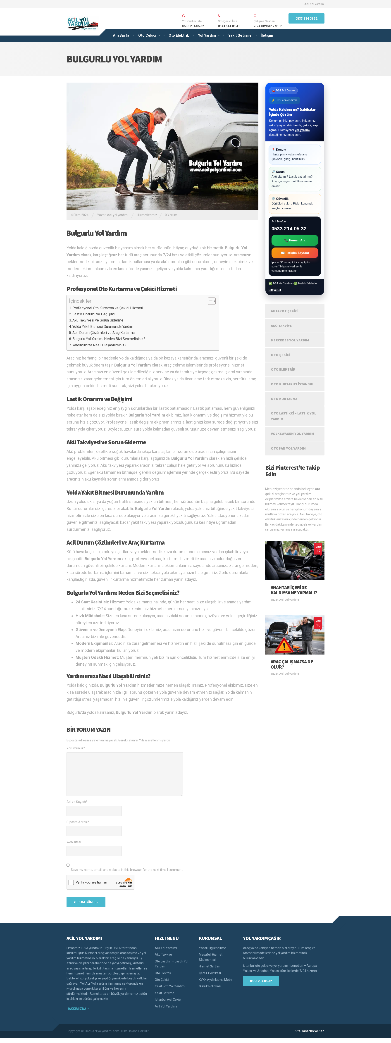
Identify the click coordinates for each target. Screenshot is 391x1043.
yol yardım (302, 130)
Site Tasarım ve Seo (309, 1031)
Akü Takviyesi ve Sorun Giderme (97, 320)
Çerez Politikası (210, 973)
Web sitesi (74, 842)
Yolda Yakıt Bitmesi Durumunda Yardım (102, 326)
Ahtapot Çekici (284, 311)
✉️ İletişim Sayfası (295, 253)
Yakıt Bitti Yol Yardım (170, 986)
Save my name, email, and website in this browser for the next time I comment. (127, 870)
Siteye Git (275, 290)
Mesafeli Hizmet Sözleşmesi (210, 957)
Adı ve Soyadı (77, 802)
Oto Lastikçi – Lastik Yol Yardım (293, 416)
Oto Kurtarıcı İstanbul (292, 384)
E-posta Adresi (78, 822)
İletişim (267, 35)
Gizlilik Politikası (210, 986)
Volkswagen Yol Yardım (292, 433)
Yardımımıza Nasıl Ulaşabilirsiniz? (99, 345)
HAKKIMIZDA (76, 1009)
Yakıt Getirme (240, 35)
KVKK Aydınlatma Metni (215, 979)
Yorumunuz (76, 748)
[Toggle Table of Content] (209, 301)
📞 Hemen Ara (294, 240)
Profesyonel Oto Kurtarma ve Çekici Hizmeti (107, 308)
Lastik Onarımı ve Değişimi (93, 314)
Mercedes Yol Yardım (290, 340)
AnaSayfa (121, 35)
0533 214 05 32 (306, 18)
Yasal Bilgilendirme (212, 948)
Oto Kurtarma (284, 398)
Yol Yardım (207, 35)
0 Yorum (171, 215)
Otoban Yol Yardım (288, 448)
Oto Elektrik (179, 35)
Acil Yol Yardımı (314, 4)
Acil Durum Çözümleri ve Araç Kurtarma (103, 333)
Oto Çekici (147, 35)
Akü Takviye (281, 325)
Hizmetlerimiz (147, 215)
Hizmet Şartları (209, 966)
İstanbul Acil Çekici (168, 999)
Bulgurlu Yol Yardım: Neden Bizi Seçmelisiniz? (108, 339)
